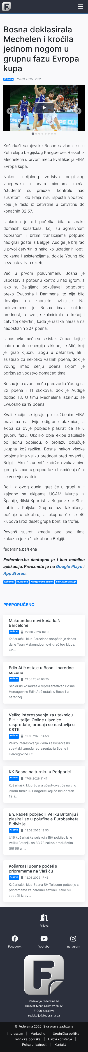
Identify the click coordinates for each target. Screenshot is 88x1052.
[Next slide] (78, 111)
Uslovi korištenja (60, 1039)
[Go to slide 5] (45, 134)
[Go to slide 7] (52, 134)
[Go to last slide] (10, 111)
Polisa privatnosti (35, 1044)
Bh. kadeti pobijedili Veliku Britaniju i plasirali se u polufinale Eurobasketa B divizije (44, 819)
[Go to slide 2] (36, 134)
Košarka (8, 79)
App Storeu (14, 573)
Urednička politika (66, 1033)
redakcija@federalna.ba (44, 1015)
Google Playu (69, 566)
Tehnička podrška (28, 1039)
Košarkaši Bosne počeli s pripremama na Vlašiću (33, 868)
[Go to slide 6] (49, 134)
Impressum (15, 1033)
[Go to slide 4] (42, 134)
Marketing (38, 1033)
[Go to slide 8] (55, 134)
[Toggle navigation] (81, 7)
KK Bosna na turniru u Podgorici (40, 771)
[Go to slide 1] (33, 133)
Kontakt (60, 1044)
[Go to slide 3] (39, 134)
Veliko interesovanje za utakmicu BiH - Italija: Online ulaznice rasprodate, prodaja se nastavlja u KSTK (42, 722)
